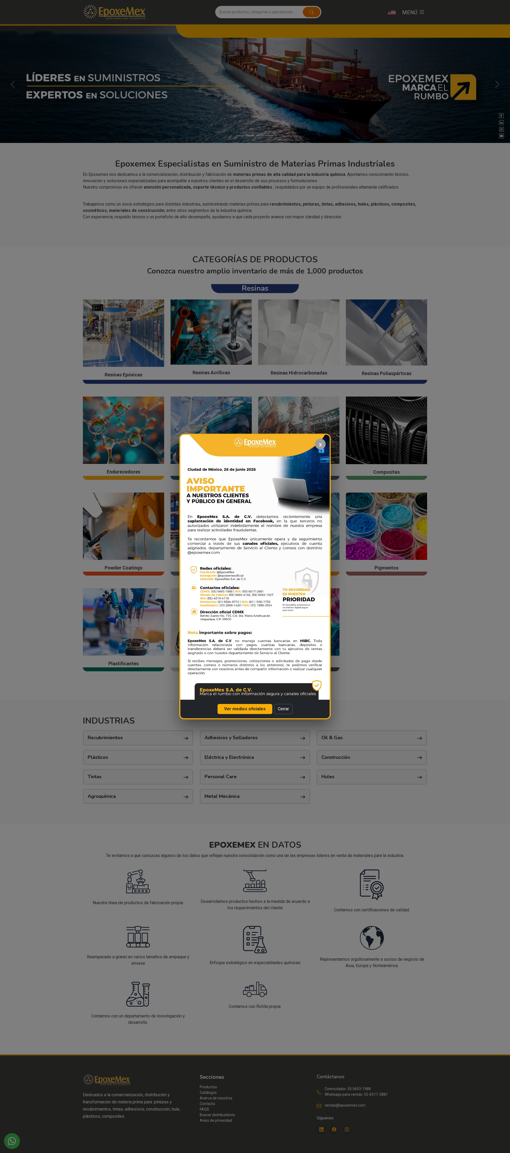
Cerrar (283, 708)
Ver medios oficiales (245, 708)
